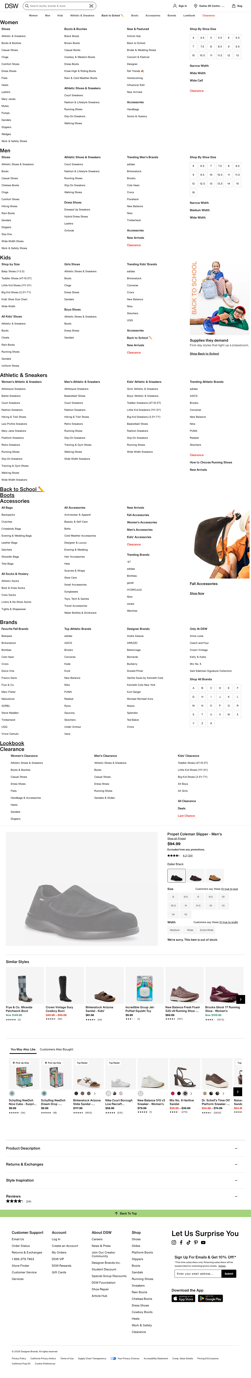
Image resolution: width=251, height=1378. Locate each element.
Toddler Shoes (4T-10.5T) (16, 278)
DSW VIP (58, 1259)
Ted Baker (133, 720)
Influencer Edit (136, 85)
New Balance (135, 206)
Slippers (6, 127)
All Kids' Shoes (11, 316)
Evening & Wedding (76, 549)
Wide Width (198, 73)
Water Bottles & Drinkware (80, 613)
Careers (97, 1239)
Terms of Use (67, 1358)
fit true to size (229, 889)
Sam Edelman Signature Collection (211, 671)
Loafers (5, 92)
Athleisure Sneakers (13, 389)
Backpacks (8, 515)
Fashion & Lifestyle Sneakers (81, 102)
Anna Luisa (196, 636)
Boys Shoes (72, 309)
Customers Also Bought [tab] (56, 1049)
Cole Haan (133, 185)
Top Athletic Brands (77, 629)
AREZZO (132, 643)
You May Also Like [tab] (23, 1049)
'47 (129, 562)
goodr (130, 583)
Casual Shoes (9, 50)
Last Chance (186, 815)
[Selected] (12, 1093)
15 (237, 183)
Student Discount (104, 1269)
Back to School (136, 43)
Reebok (194, 438)
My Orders (59, 1252)
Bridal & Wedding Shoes (141, 50)
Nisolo (131, 706)
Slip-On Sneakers (74, 116)
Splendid (132, 713)
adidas (131, 164)
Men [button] (47, 15)
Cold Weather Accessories (80, 536)
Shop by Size (10, 264)
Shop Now (197, 593)
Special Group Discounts (109, 1276)
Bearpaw (6, 636)
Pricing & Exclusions (207, 1358)
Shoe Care (70, 577)
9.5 (238, 46)
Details (222, 1265)
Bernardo (132, 657)
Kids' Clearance (188, 755)
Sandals (6, 120)
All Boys (183, 784)
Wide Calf (196, 80)
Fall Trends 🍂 (135, 71)
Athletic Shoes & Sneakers (82, 88)
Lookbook (189, 15)
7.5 (202, 46)
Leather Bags (9, 543)
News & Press (101, 1246)
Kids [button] (60, 15)
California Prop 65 (21, 1363)
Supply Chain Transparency (92, 1358)
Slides (136, 1246)
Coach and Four (199, 643)
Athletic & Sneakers (13, 36)
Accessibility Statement (156, 1358)
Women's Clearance (24, 755)
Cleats (5, 337)
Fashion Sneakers (12, 410)
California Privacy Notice (43, 1358)
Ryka (67, 706)
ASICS (194, 396)
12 (228, 55)
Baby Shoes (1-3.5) (12, 271)
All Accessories (74, 507)
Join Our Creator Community (103, 1254)
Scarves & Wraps (74, 570)
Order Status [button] (21, 1246)
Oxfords (69, 230)
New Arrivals (134, 92)
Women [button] (33, 15)
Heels (4, 85)
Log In (56, 1239)
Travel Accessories (75, 606)
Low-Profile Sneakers (14, 424)
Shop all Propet (176, 838)
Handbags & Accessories (26, 798)
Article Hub (134, 36)
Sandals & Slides (104, 798)
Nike (129, 213)
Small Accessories (75, 584)
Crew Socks (8, 595)
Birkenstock (134, 171)
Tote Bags (7, 563)
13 (237, 55)
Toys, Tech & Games (76, 599)
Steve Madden (10, 713)
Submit (229, 1274)
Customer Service (24, 1272)
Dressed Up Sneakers (77, 209)
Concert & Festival (138, 57)
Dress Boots (71, 64)
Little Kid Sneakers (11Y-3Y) (144, 410)
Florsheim (133, 199)
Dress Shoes (8, 71)
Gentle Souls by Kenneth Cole (145, 678)
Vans (67, 734)
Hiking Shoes (9, 206)
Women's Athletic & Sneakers (21, 381)
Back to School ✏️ (113, 15)
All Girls (183, 791)
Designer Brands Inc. (106, 1262)
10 (193, 55)
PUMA (193, 431)
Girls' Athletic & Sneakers (142, 389)
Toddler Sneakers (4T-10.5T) (144, 403)
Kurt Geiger (134, 692)
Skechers (132, 313)
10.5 (202, 55)
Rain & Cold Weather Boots (80, 78)
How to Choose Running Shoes (211, 462)
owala (130, 604)
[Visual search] (91, 5)
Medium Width (200, 210)
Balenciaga (134, 650)
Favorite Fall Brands (14, 629)
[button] (35, 1063)
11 (211, 55)
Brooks (131, 178)
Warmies (132, 611)
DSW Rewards (61, 1265)
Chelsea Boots (10, 185)
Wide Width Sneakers (14, 480)
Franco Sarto (9, 678)
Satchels (6, 549)
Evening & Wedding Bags (16, 536)
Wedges (6, 134)
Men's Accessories (140, 529)
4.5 (202, 38)
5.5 (220, 38)
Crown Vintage (199, 650)
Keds (67, 664)
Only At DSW (198, 629)
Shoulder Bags (10, 556)
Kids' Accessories (139, 537)
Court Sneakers (73, 95)
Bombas (132, 576)
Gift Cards (59, 1272)
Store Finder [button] (20, 1265)
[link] (24, 1011)
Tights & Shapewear (13, 609)
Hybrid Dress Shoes (76, 216)
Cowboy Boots (142, 1312)
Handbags (133, 109)
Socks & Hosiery (137, 116)
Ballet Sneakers (11, 396)
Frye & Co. (7, 685)
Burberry (132, 664)
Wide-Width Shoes (12, 241)
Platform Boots (142, 1252)
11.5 (220, 55)
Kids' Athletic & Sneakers (144, 381)
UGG (130, 320)
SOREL (5, 706)
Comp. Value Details (182, 1358)
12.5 (202, 183)
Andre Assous (135, 636)
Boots (134, 15)
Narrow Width (199, 65)
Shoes (5, 29)
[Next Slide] (240, 999)
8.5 (220, 46)
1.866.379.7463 (23, 1259)
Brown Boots (72, 43)
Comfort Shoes (10, 64)
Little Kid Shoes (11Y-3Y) (16, 285)
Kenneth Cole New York (141, 685)
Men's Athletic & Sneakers (82, 381)
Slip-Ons (6, 234)
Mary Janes (8, 99)
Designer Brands (138, 629)
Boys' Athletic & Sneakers (142, 396)
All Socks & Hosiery (14, 574)
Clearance (197, 90)
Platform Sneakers (12, 438)
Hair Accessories (74, 556)
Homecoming (135, 78)
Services (18, 1279)
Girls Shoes (72, 264)
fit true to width (228, 922)
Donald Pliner (135, 671)
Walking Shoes (73, 123)
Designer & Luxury (75, 543)
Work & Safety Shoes (14, 141)
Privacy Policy (19, 1358)
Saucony (69, 713)
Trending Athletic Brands (206, 381)
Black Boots (71, 36)
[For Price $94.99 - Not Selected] (215, 876)
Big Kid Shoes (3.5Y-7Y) (16, 292)
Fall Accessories (138, 515)
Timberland (134, 220)
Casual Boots (72, 50)
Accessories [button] (153, 15)
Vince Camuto (10, 734)
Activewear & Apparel (77, 515)
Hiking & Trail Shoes (13, 417)
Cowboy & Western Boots (79, 57)
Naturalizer (8, 699)
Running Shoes (73, 109)
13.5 (220, 183)
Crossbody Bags (11, 529)
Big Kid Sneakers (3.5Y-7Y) (143, 417)
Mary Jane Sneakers (13, 431)
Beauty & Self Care (76, 522)
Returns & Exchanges (27, 1252)
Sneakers (138, 1285)
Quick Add (24, 1119)
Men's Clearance (105, 755)
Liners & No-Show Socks (16, 602)
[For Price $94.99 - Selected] (176, 876)
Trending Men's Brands (142, 157)
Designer (132, 64)
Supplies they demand (209, 340)
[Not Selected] (76, 1093)
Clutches (6, 522)
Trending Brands (138, 554)
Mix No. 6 (195, 664)
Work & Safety (142, 1325)
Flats (4, 78)
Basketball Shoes (74, 396)
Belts (67, 529)
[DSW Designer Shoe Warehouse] (11, 5)
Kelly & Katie (198, 657)
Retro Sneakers (10, 445)
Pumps (5, 113)
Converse (132, 285)
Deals (181, 808)
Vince (130, 727)
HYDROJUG (134, 590)
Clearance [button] (208, 15)
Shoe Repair (100, 1289)
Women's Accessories (142, 522)
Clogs (4, 57)
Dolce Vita (7, 671)
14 (228, 183)
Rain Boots (8, 213)
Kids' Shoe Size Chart (14, 299)
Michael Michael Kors (140, 699)
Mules (5, 106)
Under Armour (72, 727)
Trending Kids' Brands (142, 264)
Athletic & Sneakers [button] (82, 15)
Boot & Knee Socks (13, 588)
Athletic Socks (10, 581)
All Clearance (187, 801)
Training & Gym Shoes (14, 466)
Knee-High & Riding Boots (80, 71)
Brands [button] (172, 15)
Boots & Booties (11, 43)
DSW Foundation (104, 1282)
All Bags (7, 507)
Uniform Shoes (10, 366)
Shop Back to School (204, 353)
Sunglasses (71, 591)
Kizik (67, 671)
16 (193, 192)
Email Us (18, 1239)
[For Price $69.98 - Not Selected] (196, 876)
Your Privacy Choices (128, 1358)
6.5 (238, 38)
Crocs (130, 192)
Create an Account (65, 1246)
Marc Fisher (8, 692)
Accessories (135, 230)
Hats (67, 563)
